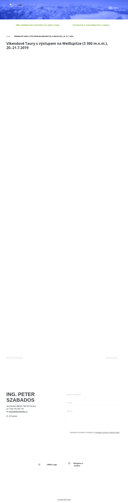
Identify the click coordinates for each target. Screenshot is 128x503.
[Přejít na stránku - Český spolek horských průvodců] (50, 464)
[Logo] (19, 8)
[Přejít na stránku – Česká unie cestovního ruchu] (77, 464)
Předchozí (14, 358)
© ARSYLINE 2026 (64, 500)
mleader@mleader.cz (18, 411)
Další (111, 358)
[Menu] (110, 7)
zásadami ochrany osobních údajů (107, 432)
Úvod (8, 36)
